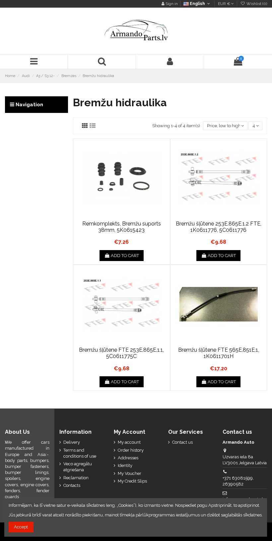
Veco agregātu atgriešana (77, 466)
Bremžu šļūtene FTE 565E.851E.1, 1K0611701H (218, 353)
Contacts (71, 485)
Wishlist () (256, 3)
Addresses (128, 457)
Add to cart (125, 255)
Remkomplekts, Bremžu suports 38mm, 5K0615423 (121, 227)
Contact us (182, 442)
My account (129, 442)
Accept (21, 526)
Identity (125, 465)
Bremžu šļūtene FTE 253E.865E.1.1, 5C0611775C (121, 353)
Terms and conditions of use (79, 453)
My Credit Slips (132, 481)
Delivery (71, 442)
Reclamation (76, 477)
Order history (131, 450)
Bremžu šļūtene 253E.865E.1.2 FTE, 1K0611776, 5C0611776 (218, 227)
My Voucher (129, 473)
